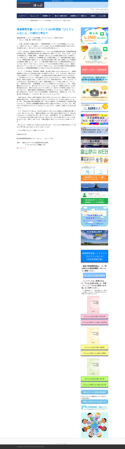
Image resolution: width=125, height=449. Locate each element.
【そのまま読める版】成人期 (94, 379)
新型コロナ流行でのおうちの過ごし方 (94, 401)
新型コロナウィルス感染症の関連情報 (94, 392)
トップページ (22, 16)
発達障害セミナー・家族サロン (78, 16)
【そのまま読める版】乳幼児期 (94, 316)
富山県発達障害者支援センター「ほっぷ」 (62, 6)
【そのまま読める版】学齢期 (94, 347)
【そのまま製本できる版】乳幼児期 (94, 322)
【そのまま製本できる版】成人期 (94, 385)
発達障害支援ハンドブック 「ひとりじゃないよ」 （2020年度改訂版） (95, 256)
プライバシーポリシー (62, 443)
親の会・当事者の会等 (61, 16)
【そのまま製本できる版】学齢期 (94, 353)
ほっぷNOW (26, 20)
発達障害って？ (47, 16)
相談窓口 (93, 16)
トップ (20, 20)
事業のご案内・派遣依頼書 (94, 70)
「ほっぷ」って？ (34, 16)
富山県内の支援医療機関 (94, 275)
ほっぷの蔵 (102, 16)
